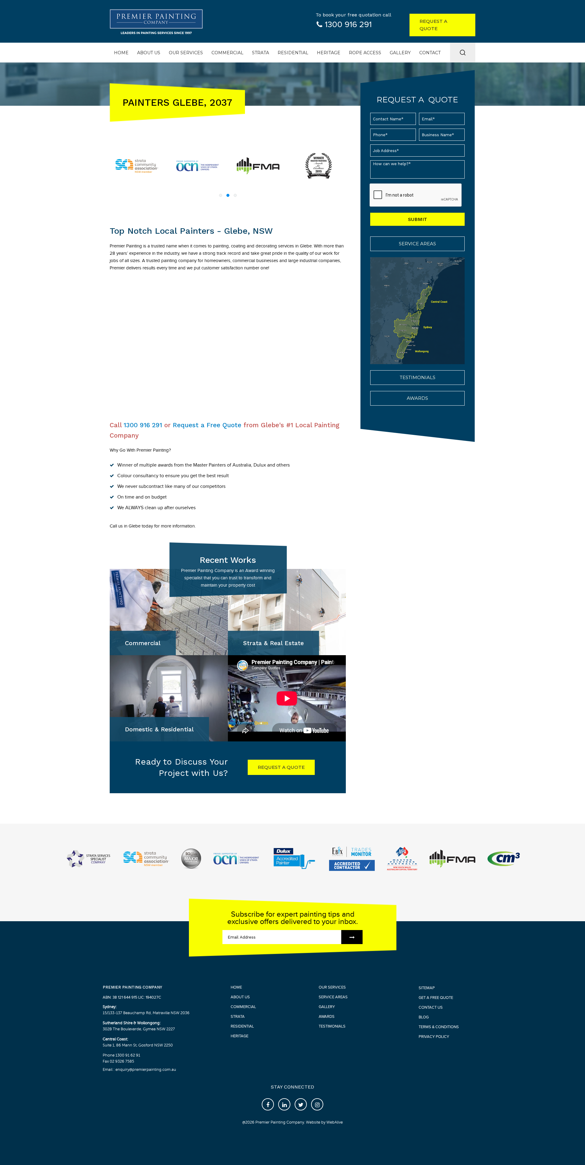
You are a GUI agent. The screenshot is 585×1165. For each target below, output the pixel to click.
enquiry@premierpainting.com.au (145, 1069)
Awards (417, 398)
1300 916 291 (348, 25)
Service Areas (417, 244)
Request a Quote (433, 24)
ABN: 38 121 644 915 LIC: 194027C (132, 997)
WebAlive (334, 1122)
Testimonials (417, 377)
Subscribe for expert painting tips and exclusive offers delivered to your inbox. (292, 918)
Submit (417, 219)
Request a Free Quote (207, 425)
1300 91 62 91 (127, 1055)
